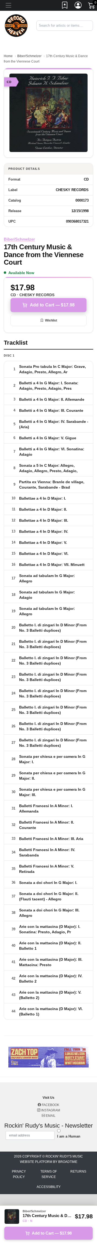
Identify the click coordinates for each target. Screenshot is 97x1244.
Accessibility (49, 1187)
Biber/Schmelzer (29, 56)
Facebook (50, 1105)
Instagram (50, 1110)
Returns (78, 1171)
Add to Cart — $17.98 (52, 305)
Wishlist (51, 320)
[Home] (16, 25)
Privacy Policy (19, 1174)
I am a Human (68, 1136)
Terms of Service (48, 1174)
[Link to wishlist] (65, 6)
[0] (92, 6)
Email (50, 1116)
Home (8, 56)
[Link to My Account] (78, 6)
